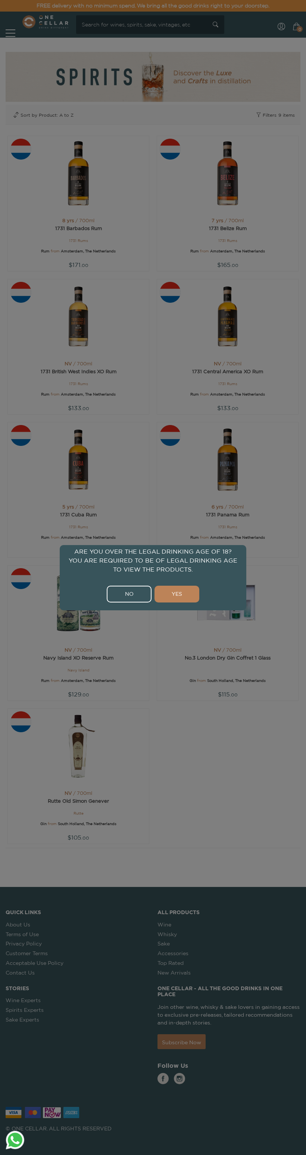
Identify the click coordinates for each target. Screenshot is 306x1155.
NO (129, 594)
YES (177, 594)
